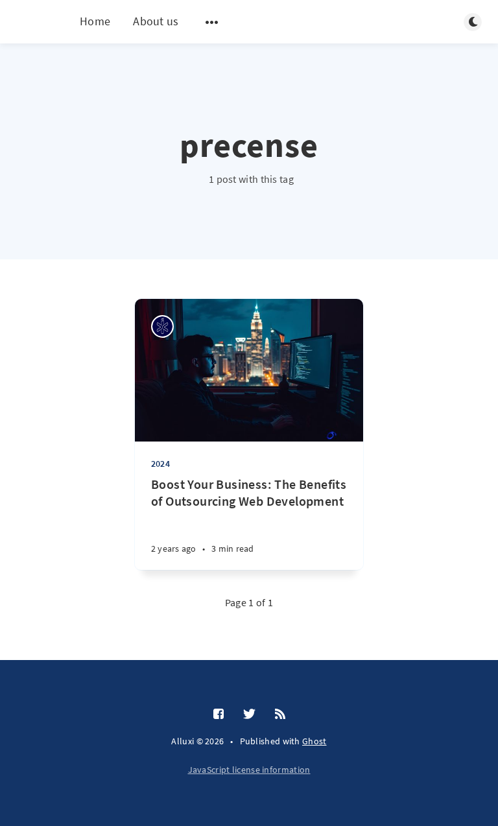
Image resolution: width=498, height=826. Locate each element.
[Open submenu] (212, 22)
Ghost (314, 741)
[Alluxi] (162, 326)
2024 (160, 463)
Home (95, 21)
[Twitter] (249, 714)
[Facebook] (218, 714)
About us (155, 21)
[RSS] (280, 714)
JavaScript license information (249, 769)
